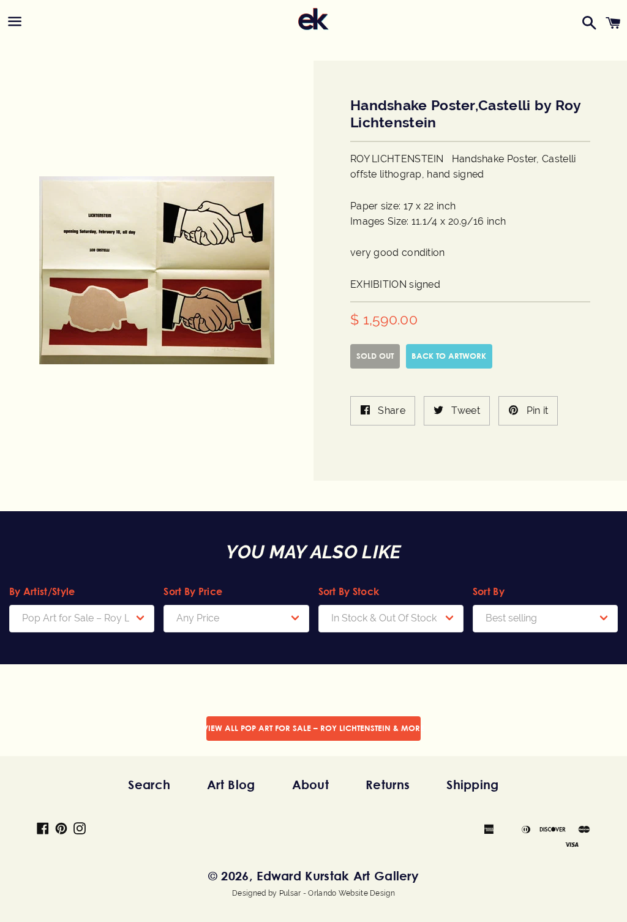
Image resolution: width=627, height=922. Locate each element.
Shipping (472, 785)
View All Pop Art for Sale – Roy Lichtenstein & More (313, 728)
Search (149, 785)
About (310, 785)
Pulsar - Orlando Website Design (337, 893)
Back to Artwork (448, 356)
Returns (388, 785)
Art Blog (231, 785)
